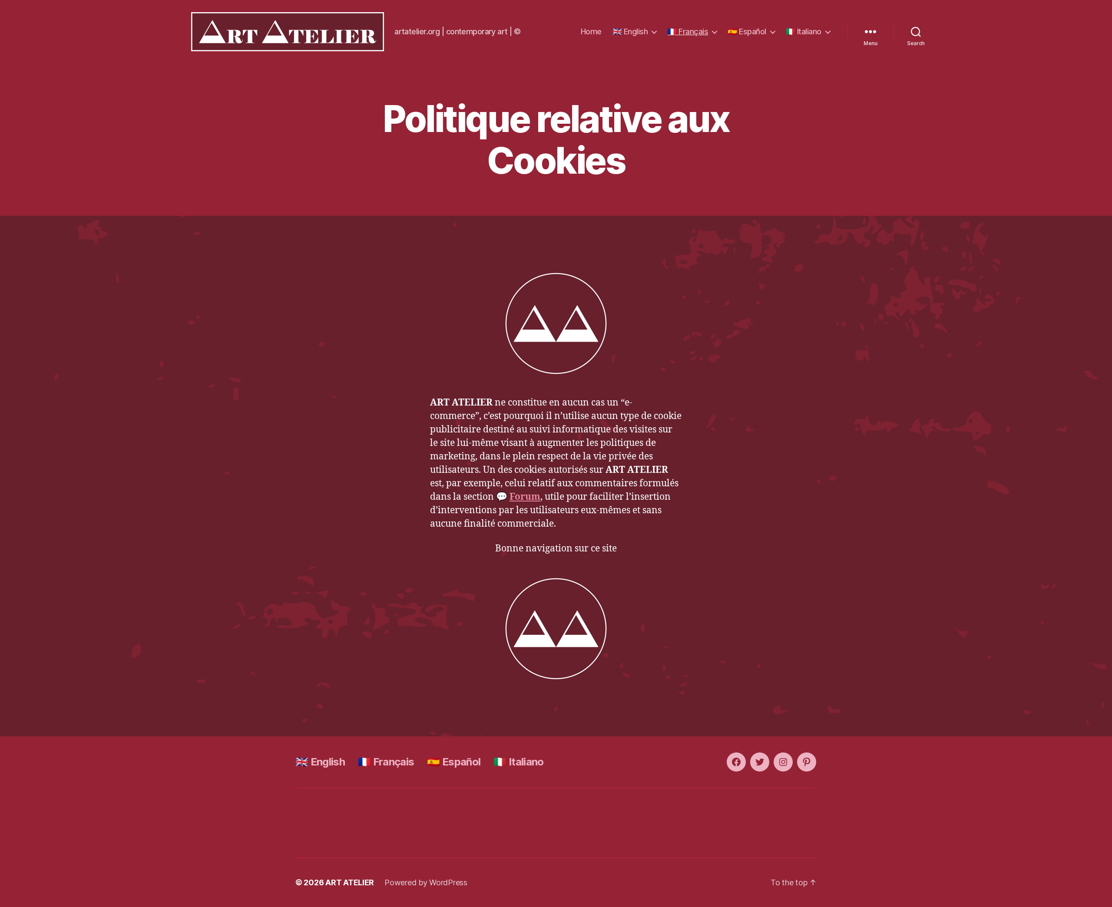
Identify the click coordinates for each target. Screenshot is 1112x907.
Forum (525, 497)
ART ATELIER (349, 882)
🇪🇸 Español (747, 31)
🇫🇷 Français (687, 31)
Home (591, 31)
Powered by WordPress (425, 882)
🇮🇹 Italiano (803, 31)
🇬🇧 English (630, 31)
